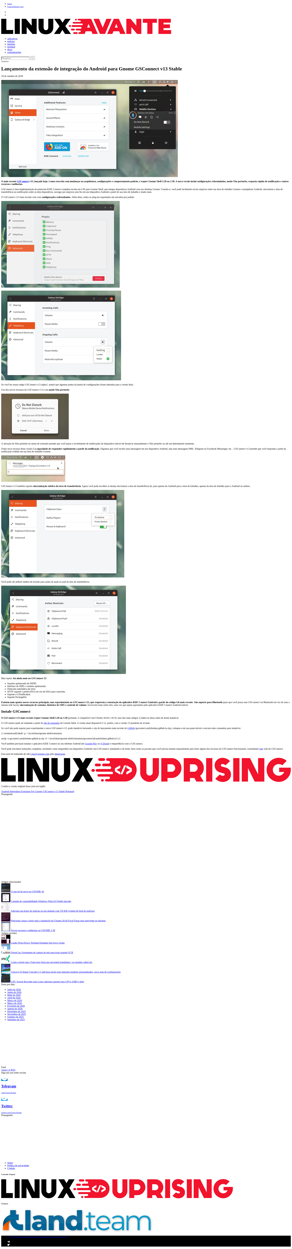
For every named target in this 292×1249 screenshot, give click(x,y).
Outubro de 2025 (15, 1017)
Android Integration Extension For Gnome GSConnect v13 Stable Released (37, 791)
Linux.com (15, 6)
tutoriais (11, 44)
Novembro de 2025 (16, 1014)
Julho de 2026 (14, 989)
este (261, 749)
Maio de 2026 (14, 995)
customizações (14, 52)
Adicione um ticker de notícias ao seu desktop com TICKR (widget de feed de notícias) (52, 911)
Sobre (9, 4)
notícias (11, 41)
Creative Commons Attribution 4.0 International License (32, 1237)
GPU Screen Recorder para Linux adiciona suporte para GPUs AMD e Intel (47, 981)
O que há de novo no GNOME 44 (27, 891)
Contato (11, 1168)
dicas (9, 49)
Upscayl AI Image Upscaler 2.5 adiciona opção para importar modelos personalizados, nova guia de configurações (65, 972)
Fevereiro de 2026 (16, 1006)
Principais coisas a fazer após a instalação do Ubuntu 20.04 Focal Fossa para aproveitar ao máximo (58, 920)
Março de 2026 (14, 1000)
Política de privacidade (18, 1165)
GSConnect (23, 181)
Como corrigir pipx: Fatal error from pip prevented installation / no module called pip (51, 962)
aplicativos (12, 38)
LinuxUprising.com (39, 754)
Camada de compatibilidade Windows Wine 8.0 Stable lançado (40, 901)
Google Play (91, 743)
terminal (11, 47)
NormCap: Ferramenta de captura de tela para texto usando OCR (41, 952)
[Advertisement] (92, 817)
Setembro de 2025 (16, 1019)
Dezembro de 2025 (16, 1011)
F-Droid (104, 743)
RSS (13, 1070)
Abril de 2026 (14, 997)
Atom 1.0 (5, 1070)
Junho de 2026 (14, 992)
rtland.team (59, 754)
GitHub (131, 728)
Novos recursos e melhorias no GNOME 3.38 (32, 930)
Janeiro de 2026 (15, 1008)
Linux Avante (61, 1237)
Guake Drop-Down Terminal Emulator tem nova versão (37, 943)
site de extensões (52, 723)
